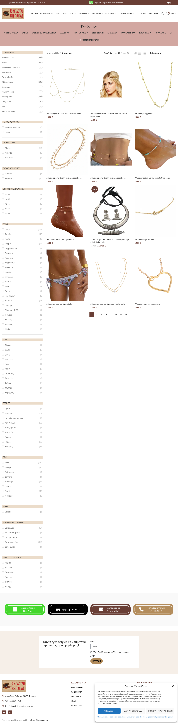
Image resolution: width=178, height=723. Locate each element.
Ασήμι (7, 229)
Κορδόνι (8, 272)
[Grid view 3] (139, 53)
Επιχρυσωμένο (11, 542)
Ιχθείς (7, 354)
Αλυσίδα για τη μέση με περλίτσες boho (64, 113)
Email (92, 641)
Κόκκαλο (9, 267)
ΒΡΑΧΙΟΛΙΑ (76, 697)
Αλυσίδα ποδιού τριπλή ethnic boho (62, 239)
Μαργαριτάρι (10, 427)
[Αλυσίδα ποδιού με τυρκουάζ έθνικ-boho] (155, 149)
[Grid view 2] (135, 53)
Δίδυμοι (8, 345)
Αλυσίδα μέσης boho (143, 113)
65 (116, 315)
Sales (4, 62)
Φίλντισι (8, 315)
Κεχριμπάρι (10, 263)
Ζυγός (7, 350)
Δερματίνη (9, 253)
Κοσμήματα (7, 97)
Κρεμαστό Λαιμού (12, 127)
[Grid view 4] (144, 53)
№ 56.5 (8, 213)
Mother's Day (8, 58)
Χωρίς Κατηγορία (9, 111)
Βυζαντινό (9, 472)
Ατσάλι (8, 234)
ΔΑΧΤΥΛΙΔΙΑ (76, 692)
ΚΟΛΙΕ (74, 701)
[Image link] (14, 686)
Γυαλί (7, 239)
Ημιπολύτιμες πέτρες (14, 418)
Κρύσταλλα (10, 423)
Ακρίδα (8, 563)
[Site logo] (13, 13)
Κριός (7, 364)
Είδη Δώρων (7, 82)
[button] (172, 686)
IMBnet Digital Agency (38, 720)
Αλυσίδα (8, 153)
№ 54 (7, 199)
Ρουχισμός (6, 101)
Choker (8, 148)
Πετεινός (8, 577)
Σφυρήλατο (10, 547)
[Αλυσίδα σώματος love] (155, 211)
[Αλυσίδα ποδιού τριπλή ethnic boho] (67, 211)
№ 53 (7, 194)
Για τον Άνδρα (8, 77)
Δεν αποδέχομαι (133, 711)
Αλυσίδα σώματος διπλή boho (59, 304)
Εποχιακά (6, 87)
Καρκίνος (9, 359)
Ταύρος (8, 383)
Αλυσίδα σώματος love (144, 239)
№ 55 (7, 204)
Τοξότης (8, 388)
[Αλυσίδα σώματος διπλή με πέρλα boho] (111, 275)
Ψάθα (7, 329)
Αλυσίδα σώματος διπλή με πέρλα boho (108, 304)
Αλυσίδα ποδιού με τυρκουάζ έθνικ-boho (152, 178)
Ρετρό (7, 491)
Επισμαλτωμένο (12, 537)
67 (126, 315)
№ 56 (7, 208)
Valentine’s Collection (11, 67)
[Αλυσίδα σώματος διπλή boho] (67, 275)
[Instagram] (10, 712)
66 (121, 315)
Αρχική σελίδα (53, 53)
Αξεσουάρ (6, 72)
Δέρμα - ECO (11, 248)
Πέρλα (8, 437)
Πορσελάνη (10, 296)
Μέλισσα (9, 567)
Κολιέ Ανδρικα (8, 92)
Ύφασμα (9, 305)
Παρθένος (9, 373)
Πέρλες (8, 442)
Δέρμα (8, 244)
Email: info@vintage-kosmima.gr (19, 706)
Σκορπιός (9, 378)
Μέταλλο (9, 277)
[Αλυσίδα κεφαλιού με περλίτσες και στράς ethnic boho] (111, 85)
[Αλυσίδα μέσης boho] (155, 85)
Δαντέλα (8, 477)
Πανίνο (8, 291)
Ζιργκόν (8, 413)
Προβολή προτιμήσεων (160, 711)
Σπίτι (4, 106)
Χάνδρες (9, 446)
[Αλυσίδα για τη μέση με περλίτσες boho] (67, 85)
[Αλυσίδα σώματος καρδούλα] (155, 275)
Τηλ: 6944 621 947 (13, 701)
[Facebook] (4, 712)
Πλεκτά (8, 486)
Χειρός (8, 132)
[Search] (162, 13)
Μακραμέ (9, 481)
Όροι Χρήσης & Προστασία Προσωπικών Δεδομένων (116, 717)
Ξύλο (7, 286)
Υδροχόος (9, 392)
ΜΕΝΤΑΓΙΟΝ (76, 706)
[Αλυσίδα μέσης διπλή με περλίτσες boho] (67, 149)
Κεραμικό (9, 258)
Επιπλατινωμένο (12, 532)
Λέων (7, 369)
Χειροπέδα (9, 178)
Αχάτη (7, 408)
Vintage (8, 467)
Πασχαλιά (9, 572)
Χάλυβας (9, 324)
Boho (7, 462)
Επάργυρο (9, 528)
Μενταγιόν (9, 157)
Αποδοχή (109, 711)
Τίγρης (8, 586)
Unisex (8, 512)
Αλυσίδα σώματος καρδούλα (147, 304)
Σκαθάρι (8, 582)
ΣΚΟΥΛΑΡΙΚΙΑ (77, 688)
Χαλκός (8, 319)
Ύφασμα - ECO (12, 310)
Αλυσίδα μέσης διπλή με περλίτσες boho (64, 178)
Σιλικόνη (8, 300)
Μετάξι (8, 282)
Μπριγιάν (9, 432)
